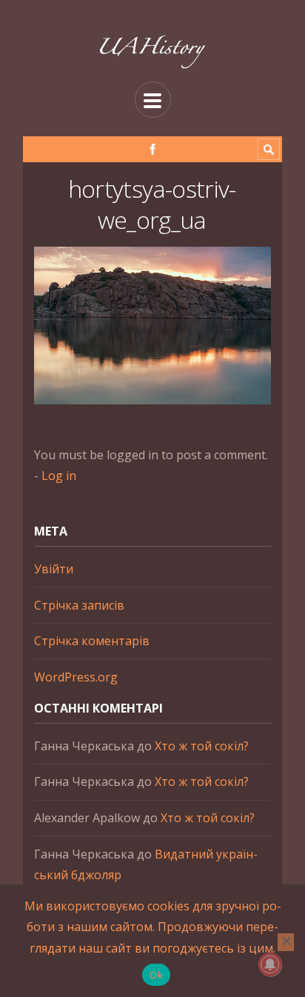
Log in (58, 475)
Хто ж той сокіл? (202, 746)
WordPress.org (76, 677)
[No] (286, 942)
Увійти (53, 569)
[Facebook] (153, 149)
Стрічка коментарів (92, 641)
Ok (156, 975)
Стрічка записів (79, 605)
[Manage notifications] (270, 964)
